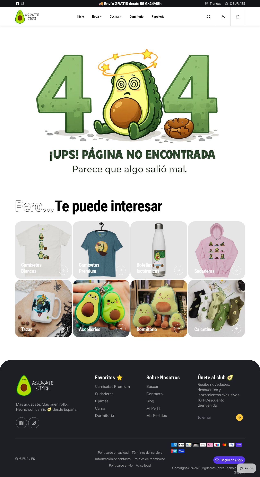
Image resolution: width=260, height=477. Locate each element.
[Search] (209, 16)
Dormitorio (137, 16)
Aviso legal (143, 465)
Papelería (158, 16)
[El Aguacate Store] (27, 16)
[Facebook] (17, 3)
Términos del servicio (147, 452)
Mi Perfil (153, 408)
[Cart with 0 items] (238, 16)
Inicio (80, 16)
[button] (238, 16)
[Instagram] (22, 3)
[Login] (223, 16)
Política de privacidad (113, 452)
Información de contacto (113, 459)
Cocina (114, 16)
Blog (150, 401)
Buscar (152, 386)
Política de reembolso (149, 459)
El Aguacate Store (211, 468)
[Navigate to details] (63, 270)
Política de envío (121, 465)
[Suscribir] (239, 417)
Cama (100, 408)
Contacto (154, 393)
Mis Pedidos (156, 415)
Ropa (95, 16)
